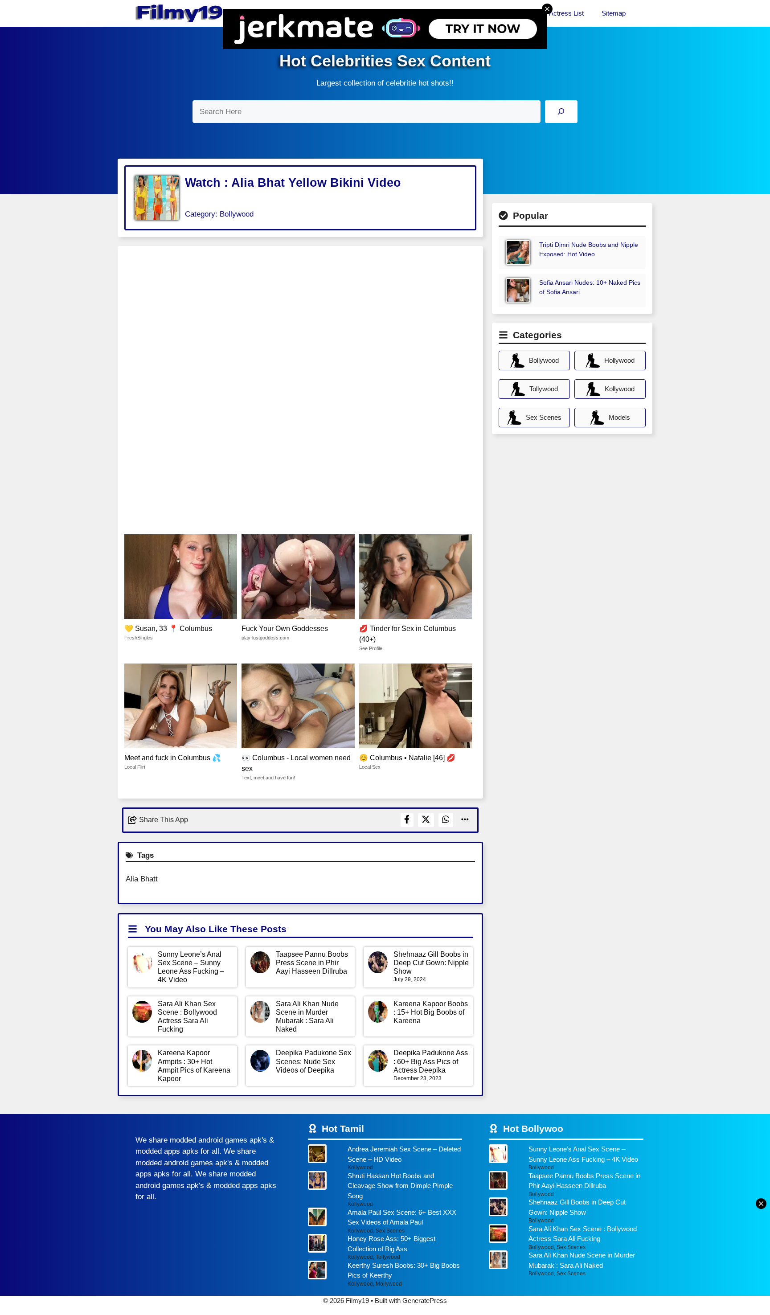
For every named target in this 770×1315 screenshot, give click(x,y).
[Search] (561, 111)
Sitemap (614, 13)
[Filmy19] (180, 13)
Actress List (566, 13)
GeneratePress (424, 1300)
